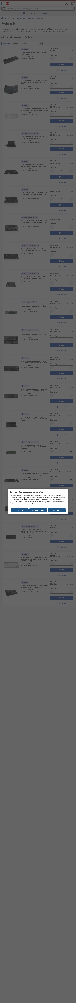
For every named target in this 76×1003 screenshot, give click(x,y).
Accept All (20, 510)
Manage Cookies (38, 510)
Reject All (56, 510)
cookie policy (53, 504)
